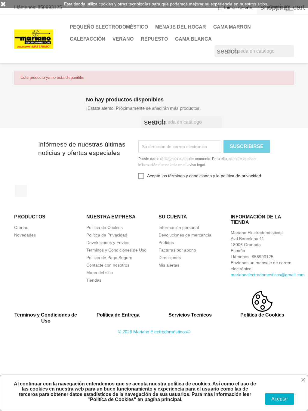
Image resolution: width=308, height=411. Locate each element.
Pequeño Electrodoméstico (109, 26)
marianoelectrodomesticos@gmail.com (268, 274)
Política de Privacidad (106, 235)
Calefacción (87, 39)
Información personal (179, 227)
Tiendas (93, 280)
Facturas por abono (177, 250)
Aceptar (279, 398)
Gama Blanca (193, 39)
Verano (123, 39)
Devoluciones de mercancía (185, 235)
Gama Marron (232, 26)
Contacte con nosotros (107, 265)
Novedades (25, 235)
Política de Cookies (104, 227)
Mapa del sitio (99, 272)
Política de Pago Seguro (109, 257)
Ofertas (21, 227)
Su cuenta (173, 216)
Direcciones (170, 257)
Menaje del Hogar (180, 26)
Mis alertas (169, 265)
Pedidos (166, 242)
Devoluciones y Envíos (107, 242)
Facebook (21, 191)
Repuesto (154, 39)
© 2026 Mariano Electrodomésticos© (154, 331)
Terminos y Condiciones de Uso (116, 250)
